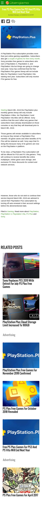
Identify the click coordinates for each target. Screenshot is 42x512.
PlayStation (34, 211)
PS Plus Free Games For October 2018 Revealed (19, 410)
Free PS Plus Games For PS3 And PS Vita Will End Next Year (20, 448)
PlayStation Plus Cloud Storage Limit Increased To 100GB (19, 323)
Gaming (10, 211)
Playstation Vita (19, 214)
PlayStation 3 (6, 214)
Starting (4, 110)
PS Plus (29, 214)
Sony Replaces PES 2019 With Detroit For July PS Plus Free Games (18, 283)
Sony (3, 217)
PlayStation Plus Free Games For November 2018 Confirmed (20, 371)
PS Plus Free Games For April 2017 (20, 495)
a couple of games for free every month (24, 59)
